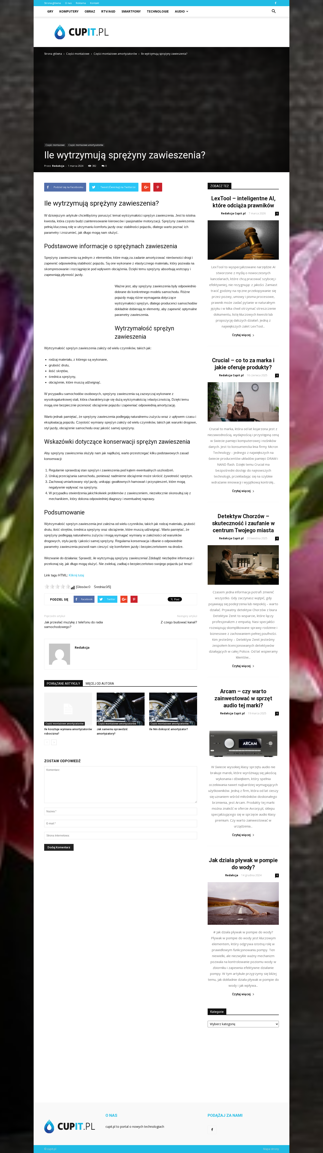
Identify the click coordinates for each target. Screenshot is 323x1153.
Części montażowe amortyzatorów (85, 145)
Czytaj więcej (241, 335)
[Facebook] (275, 3)
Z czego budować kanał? (179, 622)
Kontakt (94, 3)
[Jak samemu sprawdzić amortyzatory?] (121, 709)
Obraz (90, 11)
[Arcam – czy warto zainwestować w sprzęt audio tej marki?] (243, 740)
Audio (180, 11)
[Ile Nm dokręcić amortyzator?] (173, 709)
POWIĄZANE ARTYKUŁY (63, 683)
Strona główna (52, 3)
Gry (50, 11)
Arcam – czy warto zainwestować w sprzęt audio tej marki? (243, 698)
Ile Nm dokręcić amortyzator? (168, 729)
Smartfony (131, 11)
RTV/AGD (108, 11)
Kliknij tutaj (76, 575)
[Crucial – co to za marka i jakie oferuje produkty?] (243, 402)
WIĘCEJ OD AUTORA (99, 683)
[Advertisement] (199, 32)
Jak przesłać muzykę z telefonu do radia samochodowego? (73, 624)
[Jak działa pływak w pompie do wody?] (243, 903)
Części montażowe (55, 145)
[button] (273, 11)
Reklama (81, 3)
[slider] (57, 586)
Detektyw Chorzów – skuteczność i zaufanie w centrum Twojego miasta (243, 523)
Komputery (68, 11)
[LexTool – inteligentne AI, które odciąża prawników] (243, 240)
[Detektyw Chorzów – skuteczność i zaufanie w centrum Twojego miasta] (243, 565)
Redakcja (58, 165)
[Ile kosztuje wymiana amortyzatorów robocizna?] (68, 709)
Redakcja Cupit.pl (233, 213)
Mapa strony (271, 1149)
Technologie (158, 11)
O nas (68, 3)
